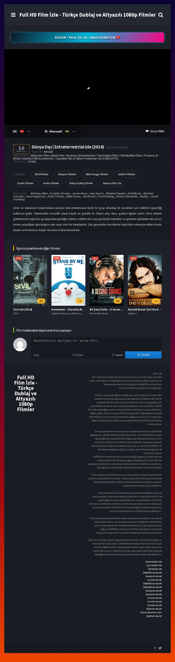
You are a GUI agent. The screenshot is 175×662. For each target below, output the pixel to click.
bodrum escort (154, 608)
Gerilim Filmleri (126, 174)
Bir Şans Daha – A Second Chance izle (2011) (117, 309)
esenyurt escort (154, 576)
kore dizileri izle (154, 561)
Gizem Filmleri (25, 183)
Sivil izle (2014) (22, 309)
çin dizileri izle (154, 565)
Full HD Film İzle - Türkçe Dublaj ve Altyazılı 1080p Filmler (87, 14)
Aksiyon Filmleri (67, 174)
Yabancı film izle (112, 183)
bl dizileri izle (155, 568)
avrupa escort (155, 605)
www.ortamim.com (151, 612)
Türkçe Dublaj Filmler (81, 183)
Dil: (15, 131)
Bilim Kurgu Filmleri (97, 174)
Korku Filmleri (51, 183)
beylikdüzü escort (153, 572)
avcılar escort (155, 579)
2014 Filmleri (41, 174)
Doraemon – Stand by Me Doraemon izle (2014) (80, 309)
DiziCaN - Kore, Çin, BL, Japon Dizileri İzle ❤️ (87, 37)
